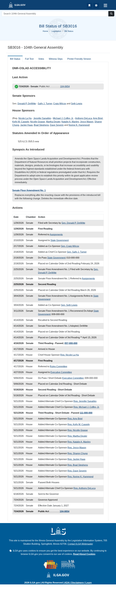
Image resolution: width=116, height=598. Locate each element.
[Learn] (89, 5)
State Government (60, 240)
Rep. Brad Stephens (77, 465)
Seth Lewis (76, 103)
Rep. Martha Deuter (77, 436)
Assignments (56, 234)
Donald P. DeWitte (27, 103)
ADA (67, 582)
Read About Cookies (84, 554)
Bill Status (15, 59)
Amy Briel (98, 118)
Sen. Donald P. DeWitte (73, 223)
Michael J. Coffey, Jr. (63, 118)
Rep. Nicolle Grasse (77, 430)
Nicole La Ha (25, 118)
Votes (41, 59)
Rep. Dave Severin (77, 471)
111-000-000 (86, 413)
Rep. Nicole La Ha (69, 355)
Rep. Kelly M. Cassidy (78, 424)
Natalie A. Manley (70, 121)
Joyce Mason (86, 121)
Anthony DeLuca (83, 118)
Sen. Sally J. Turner (77, 252)
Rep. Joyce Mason (76, 447)
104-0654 (65, 86)
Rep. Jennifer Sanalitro (84, 401)
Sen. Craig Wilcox (70, 246)
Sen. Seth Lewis (69, 305)
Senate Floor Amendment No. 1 (29, 190)
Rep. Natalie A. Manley (79, 442)
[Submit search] (111, 13)
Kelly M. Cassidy (20, 121)
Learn (88, 582)
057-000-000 (71, 343)
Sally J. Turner (45, 103)
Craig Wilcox (59, 103)
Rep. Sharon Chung (77, 453)
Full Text (29, 59)
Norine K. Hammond (79, 125)
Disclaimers (77, 582)
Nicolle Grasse (37, 121)
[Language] (96, 5)
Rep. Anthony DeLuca (84, 488)
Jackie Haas (26, 125)
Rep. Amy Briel (74, 418)
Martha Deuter (53, 121)
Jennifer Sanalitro (42, 118)
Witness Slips (56, 59)
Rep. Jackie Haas (76, 459)
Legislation (56, 31)
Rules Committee (58, 366)
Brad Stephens (41, 125)
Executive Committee (61, 372)
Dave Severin (57, 125)
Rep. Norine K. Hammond (80, 476)
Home (45, 31)
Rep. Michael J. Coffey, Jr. (86, 407)
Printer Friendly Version (79, 59)
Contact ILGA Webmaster (80, 544)
